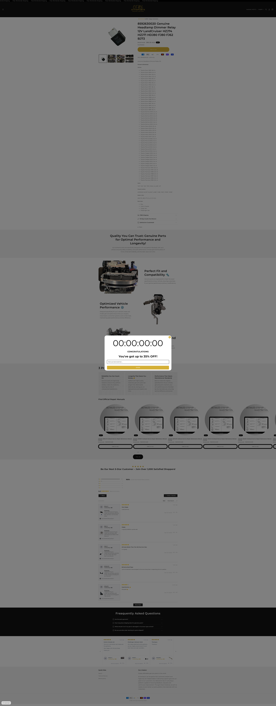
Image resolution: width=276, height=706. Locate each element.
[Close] (169, 337)
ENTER (138, 367)
